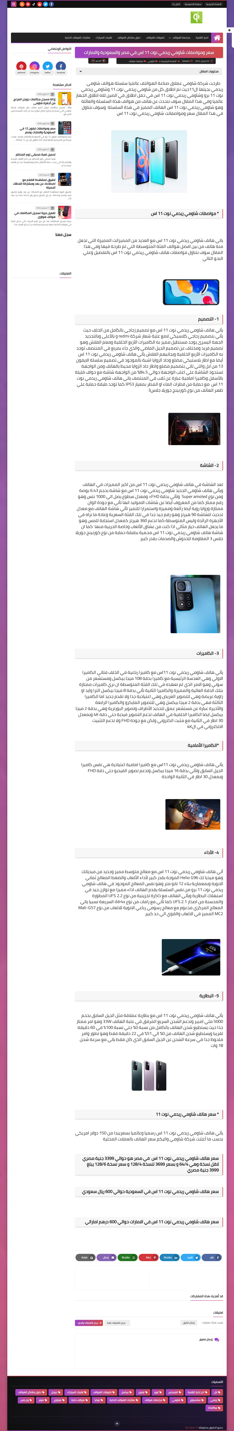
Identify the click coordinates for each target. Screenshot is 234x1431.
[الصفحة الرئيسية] (217, 38)
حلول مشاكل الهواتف (129, 37)
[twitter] (45, 4)
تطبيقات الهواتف (155, 37)
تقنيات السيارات (104, 37)
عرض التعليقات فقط (116, 1323)
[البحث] (13, 4)
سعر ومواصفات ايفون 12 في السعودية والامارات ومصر (37, 130)
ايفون (141, 1392)
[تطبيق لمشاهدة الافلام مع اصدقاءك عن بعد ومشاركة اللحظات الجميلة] (64, 179)
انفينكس (173, 1392)
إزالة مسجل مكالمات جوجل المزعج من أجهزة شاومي (34, 101)
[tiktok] (33, 4)
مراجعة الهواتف (181, 37)
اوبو (156, 1392)
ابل (215, 1392)
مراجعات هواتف (136, 61)
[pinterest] (28, 4)
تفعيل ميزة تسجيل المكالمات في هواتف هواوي (34, 214)
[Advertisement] (77, 19)
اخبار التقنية (202, 37)
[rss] (22, 4)
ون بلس (24, 1400)
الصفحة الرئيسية (213, 4)
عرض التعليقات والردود (88, 1323)
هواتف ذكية (78, 1400)
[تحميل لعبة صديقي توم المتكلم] (64, 153)
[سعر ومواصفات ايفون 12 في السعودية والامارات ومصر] (64, 128)
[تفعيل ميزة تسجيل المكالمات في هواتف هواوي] (64, 212)
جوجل (54, 1392)
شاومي (151, 61)
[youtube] (39, 4)
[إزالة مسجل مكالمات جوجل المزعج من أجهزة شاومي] (64, 98)
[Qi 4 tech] (196, 17)
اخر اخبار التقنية (196, 1392)
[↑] (117, 1423)
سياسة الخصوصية (193, 4)
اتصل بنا (176, 4)
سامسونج (195, 1400)
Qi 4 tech (190, 1428)
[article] (114, 1278)
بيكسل (125, 1392)
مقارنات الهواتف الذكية (77, 37)
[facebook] (51, 4)
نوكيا (97, 1400)
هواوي (57, 1400)
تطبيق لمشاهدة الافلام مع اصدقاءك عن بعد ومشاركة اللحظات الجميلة (34, 183)
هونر (41, 1400)
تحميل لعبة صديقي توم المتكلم (35, 154)
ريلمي (213, 1400)
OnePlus (212, 1407)
